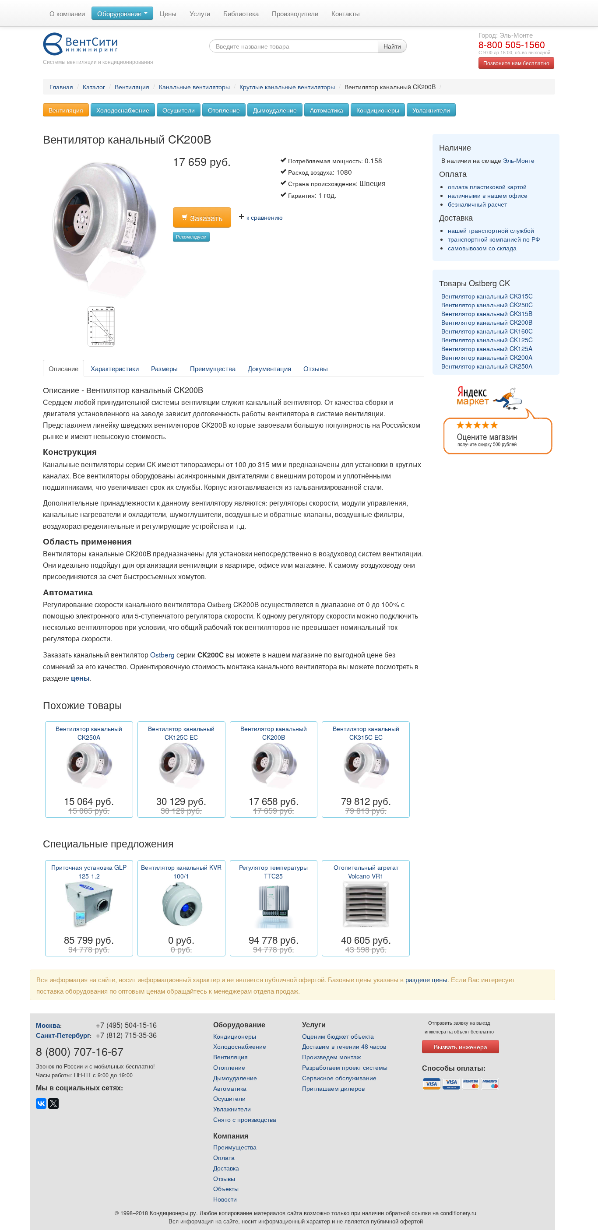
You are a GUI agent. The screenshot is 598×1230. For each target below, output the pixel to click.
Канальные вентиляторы (194, 86)
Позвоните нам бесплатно (516, 63)
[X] (53, 1103)
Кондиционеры (377, 109)
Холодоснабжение (122, 109)
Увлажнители (431, 109)
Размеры (164, 368)
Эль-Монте (519, 160)
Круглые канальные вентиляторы (287, 86)
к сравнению (264, 217)
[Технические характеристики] (103, 328)
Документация (269, 368)
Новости (225, 1199)
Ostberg (162, 654)
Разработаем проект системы (344, 1067)
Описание (63, 368)
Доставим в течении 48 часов (344, 1046)
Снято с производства (244, 1119)
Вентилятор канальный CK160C (487, 331)
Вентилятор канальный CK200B (486, 322)
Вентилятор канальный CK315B (486, 313)
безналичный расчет (477, 204)
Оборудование (120, 13)
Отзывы (315, 368)
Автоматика (326, 109)
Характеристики (115, 368)
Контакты (345, 13)
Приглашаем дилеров (333, 1088)
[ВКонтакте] (41, 1103)
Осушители (178, 109)
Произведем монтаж (331, 1056)
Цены (168, 13)
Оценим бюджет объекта (338, 1036)
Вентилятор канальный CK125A (486, 348)
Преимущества (213, 368)
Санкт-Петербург (63, 1035)
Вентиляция (132, 86)
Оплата (224, 1157)
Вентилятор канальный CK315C (487, 296)
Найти (392, 46)
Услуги (200, 13)
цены (80, 678)
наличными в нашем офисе (488, 195)
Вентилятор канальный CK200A (486, 357)
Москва (48, 1025)
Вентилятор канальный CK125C (487, 339)
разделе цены (426, 979)
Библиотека (241, 13)
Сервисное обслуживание (339, 1077)
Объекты (226, 1188)
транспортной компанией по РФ (494, 239)
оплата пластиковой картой (487, 186)
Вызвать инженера (460, 1046)
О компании (67, 13)
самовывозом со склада (482, 247)
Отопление (224, 109)
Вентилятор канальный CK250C (487, 304)
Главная (61, 86)
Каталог (94, 86)
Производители (295, 13)
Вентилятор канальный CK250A (486, 366)
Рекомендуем (191, 236)
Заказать (205, 217)
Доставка (226, 1167)
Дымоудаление (275, 109)
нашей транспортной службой (491, 230)
